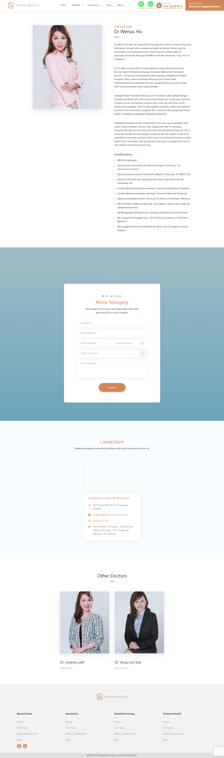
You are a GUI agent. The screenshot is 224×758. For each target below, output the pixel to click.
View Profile (66, 668)
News (120, 5)
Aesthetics (93, 5)
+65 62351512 (172, 6)
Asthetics (150, 8)
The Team (22, 727)
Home (20, 721)
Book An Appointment (204, 6)
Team (63, 5)
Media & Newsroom (27, 733)
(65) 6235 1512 (101, 520)
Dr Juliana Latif (72, 662)
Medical (76, 5)
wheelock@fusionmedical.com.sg (110, 514)
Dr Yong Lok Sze (128, 662)
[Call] (159, 5)
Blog (109, 5)
